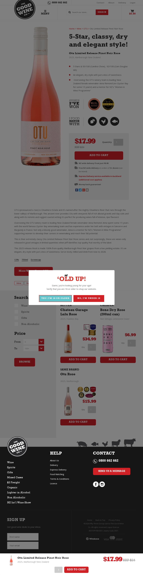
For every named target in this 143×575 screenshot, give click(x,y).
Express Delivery (58, 469)
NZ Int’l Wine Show (19, 503)
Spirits (11, 468)
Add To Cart (76, 570)
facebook (96, 484)
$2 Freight (13, 483)
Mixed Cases (15, 478)
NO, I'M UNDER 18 (88, 298)
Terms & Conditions (59, 478)
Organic (12, 488)
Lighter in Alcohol (18, 493)
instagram (102, 484)
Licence (53, 483)
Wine (10, 463)
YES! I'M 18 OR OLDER (55, 298)
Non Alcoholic (16, 498)
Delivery (54, 465)
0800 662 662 (108, 461)
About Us (54, 460)
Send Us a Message (111, 471)
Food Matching (57, 474)
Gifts (10, 473)
